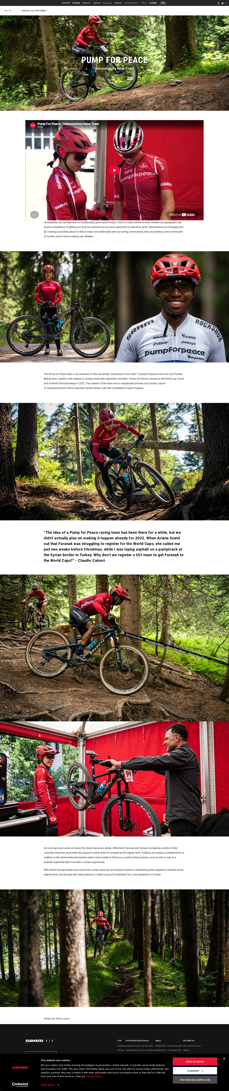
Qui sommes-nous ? (192, 1046)
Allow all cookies (195, 1061)
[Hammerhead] (131, 3)
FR (225, 3)
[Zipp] (97, 3)
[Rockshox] (76, 3)
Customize (193, 1070)
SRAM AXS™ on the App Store (169, 1046)
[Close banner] (224, 1059)
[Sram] (66, 3)
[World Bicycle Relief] (163, 3)
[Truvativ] (86, 3)
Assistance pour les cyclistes (139, 1046)
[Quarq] (107, 3)
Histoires (121, 1046)
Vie (8, 11)
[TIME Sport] (118, 3)
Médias (186, 1050)
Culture (120, 1050)
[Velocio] (143, 3)
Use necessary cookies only (195, 1079)
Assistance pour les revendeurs (140, 1050)
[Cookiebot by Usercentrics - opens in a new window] (20, 1085)
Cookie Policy (94, 1076)
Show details (48, 1085)
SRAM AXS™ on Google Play (168, 1050)
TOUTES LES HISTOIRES (33, 11)
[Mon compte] (218, 3)
